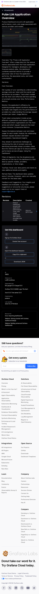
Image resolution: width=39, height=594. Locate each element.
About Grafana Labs (28, 478)
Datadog (4, 466)
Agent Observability (8, 395)
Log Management (27, 417)
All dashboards (9, 10)
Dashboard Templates (28, 456)
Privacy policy (24, 371)
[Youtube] (28, 588)
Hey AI (23, 502)
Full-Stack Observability (29, 386)
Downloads (24, 453)
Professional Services (28, 499)
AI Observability (26, 383)
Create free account (19, 241)
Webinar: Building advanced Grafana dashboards (16, 324)
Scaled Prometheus (27, 405)
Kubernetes (5, 462)
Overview (5, 383)
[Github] (22, 588)
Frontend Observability (9, 415)
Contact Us (24, 493)
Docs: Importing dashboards (13, 316)
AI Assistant (6, 392)
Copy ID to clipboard (20, 254)
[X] (10, 588)
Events (4, 487)
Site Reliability (26, 413)
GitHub (23, 450)
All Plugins (5, 450)
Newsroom (24, 487)
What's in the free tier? (9, 389)
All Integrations (7, 447)
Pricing (4, 386)
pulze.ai (7, 298)
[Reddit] (34, 588)
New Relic (5, 469)
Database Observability (9, 412)
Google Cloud (6, 456)
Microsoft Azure (7, 459)
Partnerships (25, 484)
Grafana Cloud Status (9, 438)
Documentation (7, 478)
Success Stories (26, 490)
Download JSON (19, 261)
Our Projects (25, 447)
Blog (3, 481)
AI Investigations (7, 432)
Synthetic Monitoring (9, 418)
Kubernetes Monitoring (9, 404)
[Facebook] (4, 588)
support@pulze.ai (8, 191)
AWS (3, 453)
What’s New (6, 435)
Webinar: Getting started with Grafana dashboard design (16, 319)
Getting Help (25, 496)
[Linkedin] (16, 588)
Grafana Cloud (16, 565)
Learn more (32, 1)
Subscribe (31, 366)
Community (5, 484)
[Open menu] (35, 6)
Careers (23, 481)
